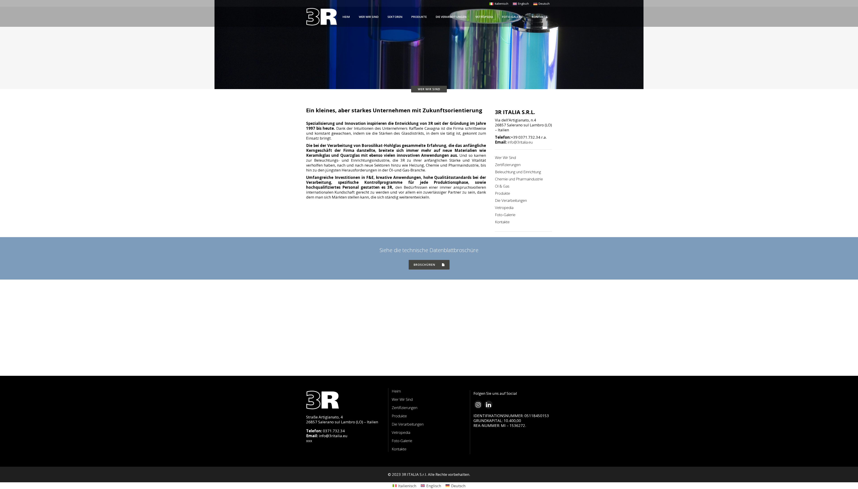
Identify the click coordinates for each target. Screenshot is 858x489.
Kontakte (502, 221)
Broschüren (424, 265)
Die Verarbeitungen (511, 200)
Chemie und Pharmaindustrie (519, 179)
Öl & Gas (502, 186)
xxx (309, 440)
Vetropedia (504, 207)
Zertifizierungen (508, 164)
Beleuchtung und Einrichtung (518, 171)
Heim (396, 391)
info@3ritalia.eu (520, 142)
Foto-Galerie (505, 214)
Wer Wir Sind (505, 157)
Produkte (502, 193)
